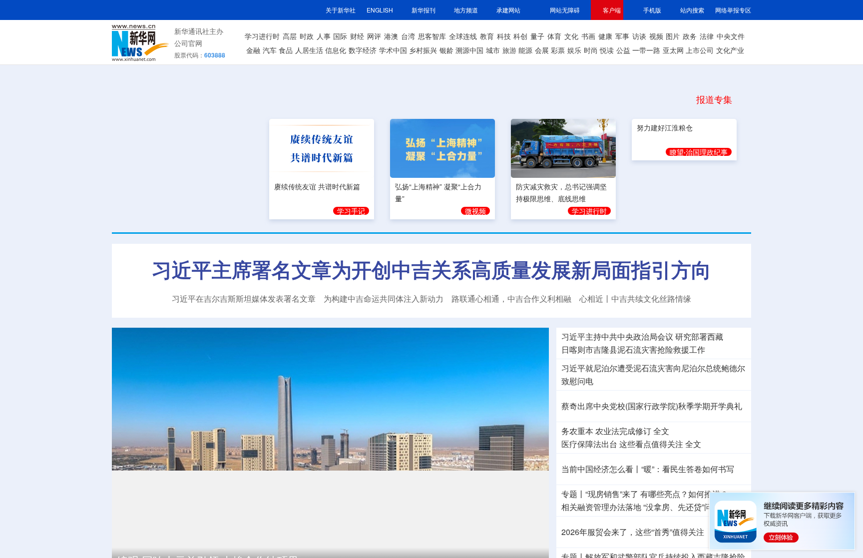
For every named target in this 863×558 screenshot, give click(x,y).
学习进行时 (262, 35)
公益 (623, 49)
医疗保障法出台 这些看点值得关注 (622, 444)
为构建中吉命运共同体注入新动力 (383, 299)
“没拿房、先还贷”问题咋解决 (693, 507)
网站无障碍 (565, 9)
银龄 (446, 49)
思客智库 (432, 35)
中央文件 (731, 35)
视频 (656, 35)
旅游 (509, 49)
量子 (537, 35)
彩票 (558, 49)
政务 (690, 35)
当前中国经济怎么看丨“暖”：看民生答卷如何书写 (647, 469)
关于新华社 (341, 9)
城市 (493, 49)
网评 (374, 35)
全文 (661, 431)
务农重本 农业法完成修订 (606, 431)
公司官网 (188, 42)
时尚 (591, 49)
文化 (571, 35)
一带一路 (646, 49)
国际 (340, 35)
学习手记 (351, 209)
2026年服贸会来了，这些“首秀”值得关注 (632, 532)
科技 (504, 35)
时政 (307, 35)
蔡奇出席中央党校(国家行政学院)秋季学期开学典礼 (651, 406)
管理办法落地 (601, 507)
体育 (554, 35)
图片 (673, 35)
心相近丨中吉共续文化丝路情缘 (635, 299)
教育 (487, 35)
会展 (542, 49)
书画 (588, 35)
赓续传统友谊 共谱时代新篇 (317, 184)
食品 (286, 49)
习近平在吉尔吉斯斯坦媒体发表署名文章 (244, 299)
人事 (324, 35)
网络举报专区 (733, 9)
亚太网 (673, 49)
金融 (253, 49)
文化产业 (730, 49)
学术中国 (393, 49)
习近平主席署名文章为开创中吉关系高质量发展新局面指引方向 (431, 269)
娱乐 (574, 49)
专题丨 (573, 494)
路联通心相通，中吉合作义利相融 (511, 299)
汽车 (270, 49)
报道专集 (714, 98)
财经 (357, 35)
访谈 (639, 35)
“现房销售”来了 (611, 494)
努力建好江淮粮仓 (665, 184)
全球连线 (463, 35)
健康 (605, 35)
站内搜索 (692, 9)
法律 (707, 35)
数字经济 (363, 49)
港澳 (391, 35)
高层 (290, 35)
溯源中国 (469, 49)
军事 (622, 35)
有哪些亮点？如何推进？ (684, 494)
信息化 (335, 49)
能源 (525, 49)
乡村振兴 (423, 49)
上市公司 (700, 49)
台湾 (408, 35)
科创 (520, 35)
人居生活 (309, 49)
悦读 (607, 49)
